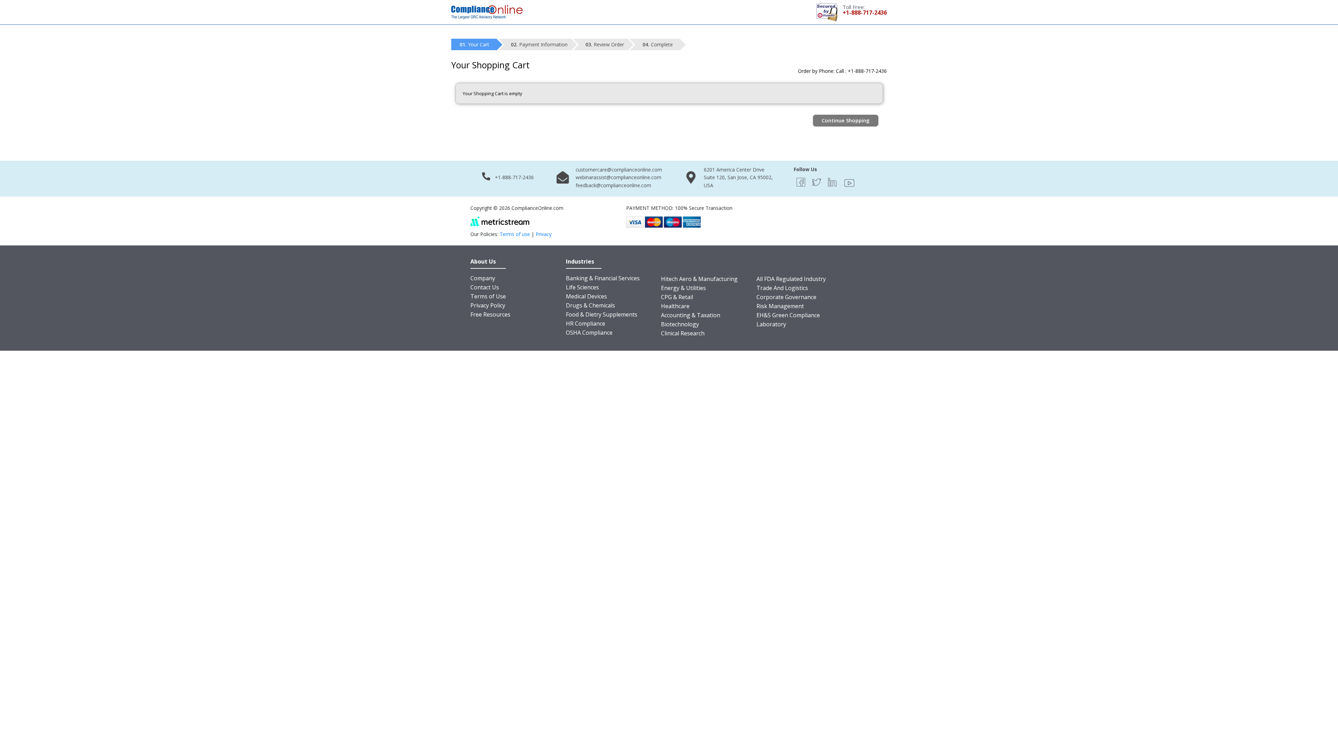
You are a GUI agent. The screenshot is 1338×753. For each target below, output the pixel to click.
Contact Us (484, 287)
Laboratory (771, 324)
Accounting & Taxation (690, 315)
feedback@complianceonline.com (613, 185)
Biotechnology (680, 324)
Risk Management (780, 306)
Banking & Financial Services (603, 278)
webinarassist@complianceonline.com (618, 177)
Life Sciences (582, 287)
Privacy (544, 234)
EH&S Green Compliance (788, 315)
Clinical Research (683, 333)
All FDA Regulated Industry (791, 279)
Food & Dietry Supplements (601, 314)
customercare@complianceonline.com (619, 169)
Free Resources (490, 314)
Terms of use (515, 234)
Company (482, 278)
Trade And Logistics (782, 288)
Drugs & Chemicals (590, 305)
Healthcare (675, 306)
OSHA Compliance (589, 332)
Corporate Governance (786, 297)
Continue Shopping (846, 120)
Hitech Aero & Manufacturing (699, 279)
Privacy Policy (487, 305)
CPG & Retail (677, 297)
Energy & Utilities (683, 288)
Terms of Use (488, 296)
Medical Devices (586, 296)
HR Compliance (585, 323)
